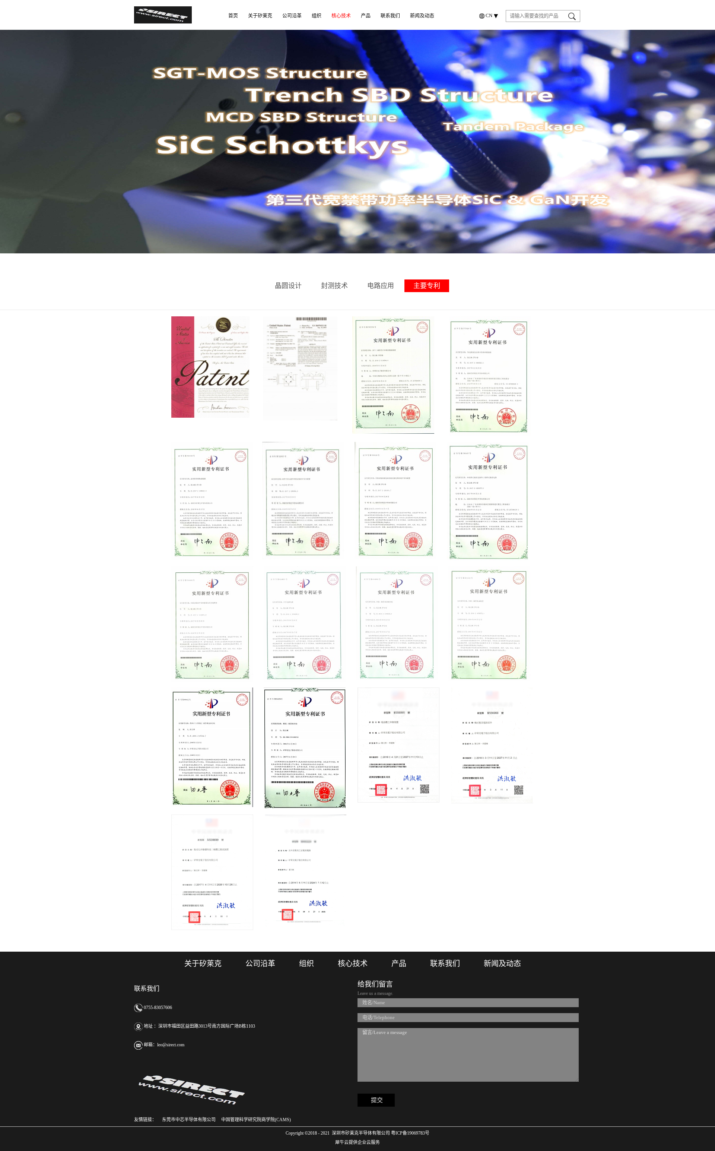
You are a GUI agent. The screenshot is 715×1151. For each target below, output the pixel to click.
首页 (233, 15)
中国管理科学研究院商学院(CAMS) (256, 1119)
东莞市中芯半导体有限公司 (189, 1119)
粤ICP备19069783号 (409, 1133)
